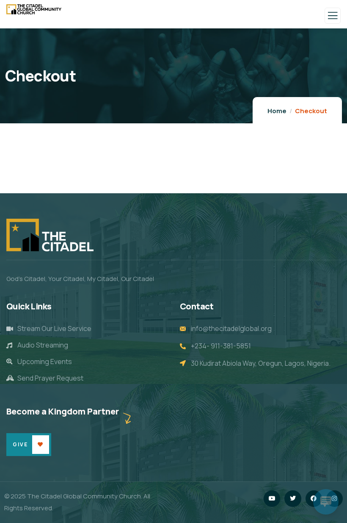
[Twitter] (292, 498)
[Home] (50, 235)
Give (20, 444)
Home (276, 110)
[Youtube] (272, 498)
